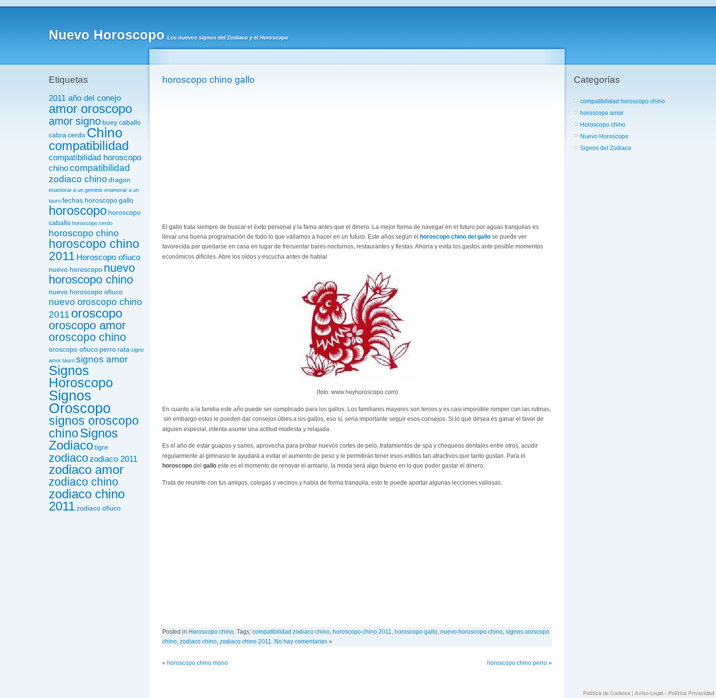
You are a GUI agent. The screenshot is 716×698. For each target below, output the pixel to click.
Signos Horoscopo (81, 376)
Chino (105, 132)
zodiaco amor (86, 469)
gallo (126, 200)
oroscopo (96, 313)
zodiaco (68, 458)
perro (107, 349)
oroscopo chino (87, 337)
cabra (57, 135)
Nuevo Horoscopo (107, 35)
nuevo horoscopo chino (92, 274)
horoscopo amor (601, 113)
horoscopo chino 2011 (94, 249)
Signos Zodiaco (83, 439)
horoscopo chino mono (197, 663)
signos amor (102, 359)
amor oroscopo (90, 108)
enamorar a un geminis (76, 190)
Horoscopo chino (211, 631)
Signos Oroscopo (80, 401)
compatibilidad (89, 145)
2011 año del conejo (85, 98)
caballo (130, 122)
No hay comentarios (300, 641)
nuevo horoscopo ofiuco (86, 292)
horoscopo (78, 210)
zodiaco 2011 (113, 459)
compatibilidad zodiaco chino (89, 173)
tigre (101, 447)
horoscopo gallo (416, 631)
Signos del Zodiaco (605, 148)
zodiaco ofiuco (98, 508)
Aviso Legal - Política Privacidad (674, 693)
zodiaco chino (83, 481)
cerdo (76, 135)
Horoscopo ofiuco (108, 257)
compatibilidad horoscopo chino (622, 101)
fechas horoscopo (89, 200)
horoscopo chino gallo (208, 80)
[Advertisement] (235, 154)
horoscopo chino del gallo (455, 236)
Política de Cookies (606, 693)
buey (109, 122)
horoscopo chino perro (517, 663)
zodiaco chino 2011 (87, 500)
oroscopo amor (87, 325)
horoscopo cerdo (92, 223)
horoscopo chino (84, 233)
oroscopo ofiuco (73, 349)
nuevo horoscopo (75, 269)
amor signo (75, 121)
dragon (120, 180)
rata (123, 349)
